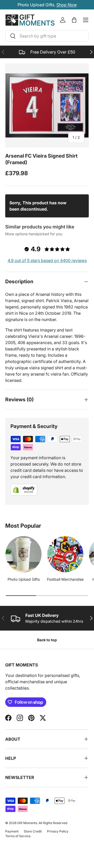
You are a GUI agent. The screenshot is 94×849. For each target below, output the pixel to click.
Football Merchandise (65, 579)
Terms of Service (18, 836)
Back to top (47, 640)
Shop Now (66, 4)
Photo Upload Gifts (24, 579)
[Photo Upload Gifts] (23, 554)
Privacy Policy (57, 831)
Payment (12, 831)
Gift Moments (27, 823)
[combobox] (47, 36)
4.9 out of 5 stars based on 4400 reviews (47, 260)
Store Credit (33, 831)
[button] (74, 20)
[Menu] (85, 20)
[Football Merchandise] (65, 554)
